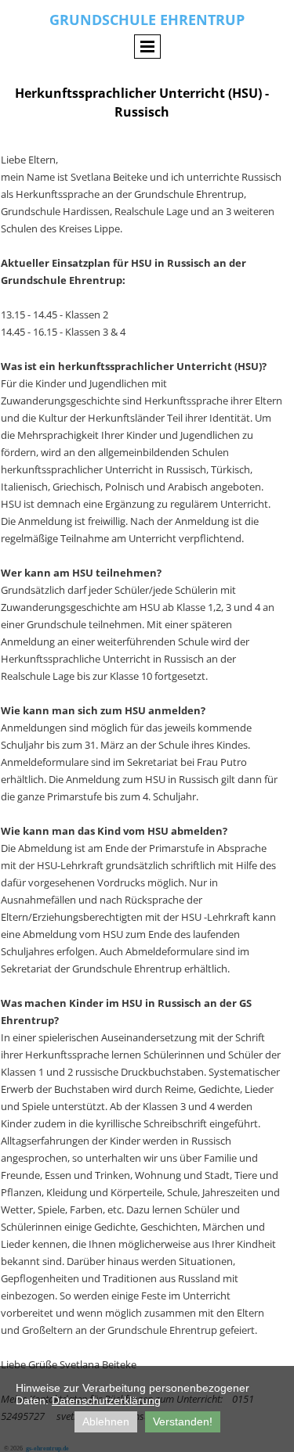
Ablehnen (105, 1421)
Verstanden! (182, 1421)
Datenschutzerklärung (106, 1400)
